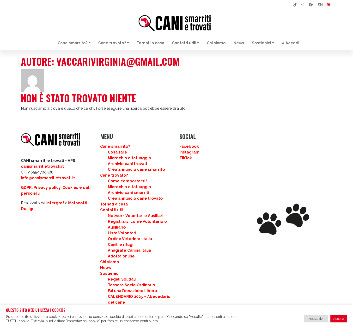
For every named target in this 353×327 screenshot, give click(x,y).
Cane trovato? (112, 43)
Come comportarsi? (127, 181)
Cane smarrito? (73, 43)
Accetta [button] (338, 319)
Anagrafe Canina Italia (129, 250)
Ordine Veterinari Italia (130, 239)
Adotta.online (121, 256)
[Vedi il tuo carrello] (328, 5)
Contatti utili (184, 43)
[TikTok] (295, 5)
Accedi (292, 43)
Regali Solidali (122, 279)
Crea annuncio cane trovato (135, 198)
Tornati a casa (150, 43)
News (238, 43)
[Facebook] (311, 5)
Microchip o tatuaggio (129, 158)
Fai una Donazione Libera (132, 291)
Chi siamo (216, 43)
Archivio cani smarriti (128, 192)
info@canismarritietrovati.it (48, 178)
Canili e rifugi (120, 244)
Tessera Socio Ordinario (131, 285)
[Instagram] (302, 5)
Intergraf (55, 203)
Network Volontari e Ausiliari (135, 215)
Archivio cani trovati (127, 163)
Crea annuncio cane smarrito (136, 169)
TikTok (185, 158)
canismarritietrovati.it (42, 166)
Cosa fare (117, 152)
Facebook (189, 146)
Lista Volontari (122, 233)
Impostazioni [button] (316, 319)
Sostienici (261, 43)
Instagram (189, 152)
